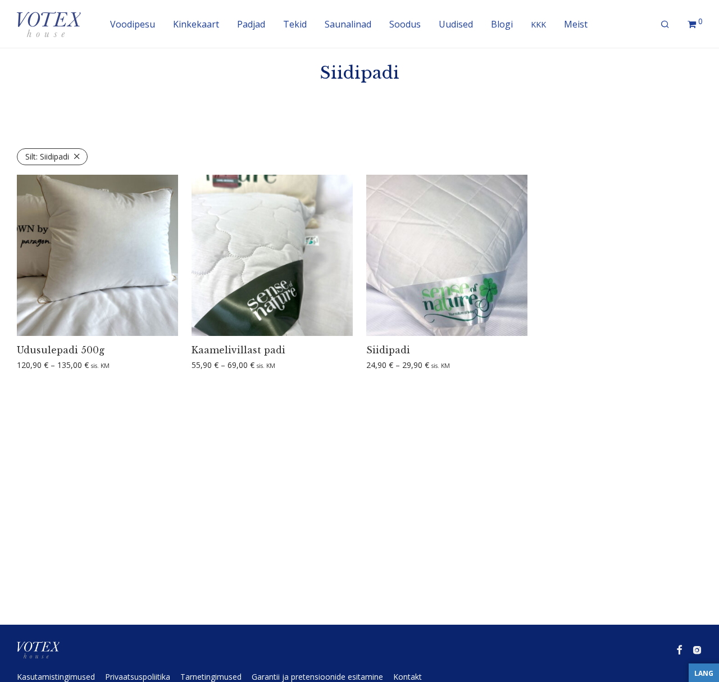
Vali (19, 365)
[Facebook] (679, 649)
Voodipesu (132, 24)
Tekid (295, 24)
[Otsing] (665, 24)
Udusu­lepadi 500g (60, 350)
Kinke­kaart (196, 24)
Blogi (502, 24)
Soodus (405, 24)
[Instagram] (697, 649)
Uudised (456, 24)
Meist (576, 24)
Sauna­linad (348, 24)
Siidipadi (47, 156)
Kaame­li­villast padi (238, 350)
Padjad (251, 24)
